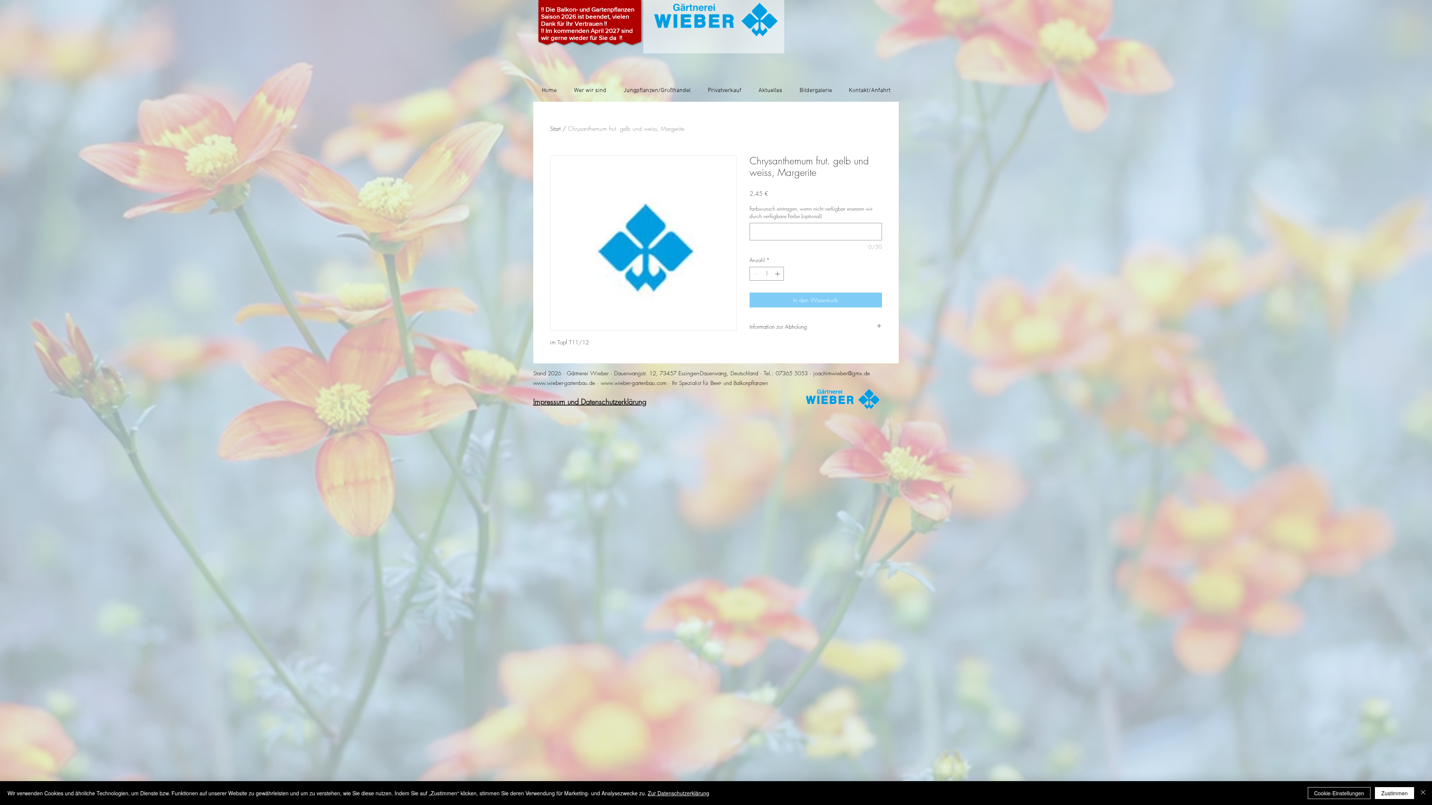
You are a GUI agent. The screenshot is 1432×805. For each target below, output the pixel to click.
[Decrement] (755, 273)
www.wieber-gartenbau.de (564, 383)
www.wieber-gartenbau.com (633, 383)
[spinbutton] (766, 273)
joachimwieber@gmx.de (841, 373)
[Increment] (778, 273)
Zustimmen (1394, 793)
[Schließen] (1423, 793)
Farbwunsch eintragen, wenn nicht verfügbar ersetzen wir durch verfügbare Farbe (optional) (811, 212)
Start (555, 128)
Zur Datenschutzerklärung (678, 793)
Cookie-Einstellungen (1339, 793)
